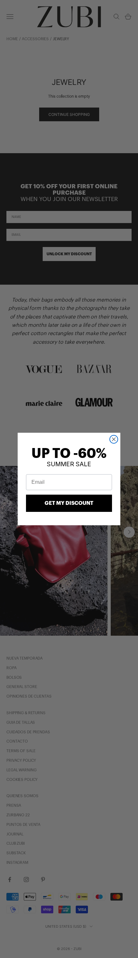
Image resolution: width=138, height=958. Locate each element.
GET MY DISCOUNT (69, 503)
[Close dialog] (114, 439)
